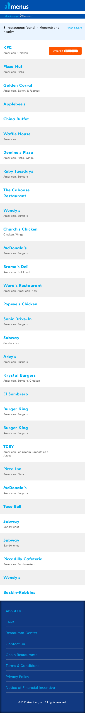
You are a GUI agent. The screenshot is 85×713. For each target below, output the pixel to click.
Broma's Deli (16, 266)
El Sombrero (15, 394)
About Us (14, 610)
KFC (7, 47)
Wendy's (11, 210)
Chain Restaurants (21, 654)
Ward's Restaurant (22, 285)
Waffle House (17, 134)
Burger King (15, 409)
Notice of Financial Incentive (30, 687)
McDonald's (15, 248)
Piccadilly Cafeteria (23, 559)
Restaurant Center (21, 632)
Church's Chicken (20, 229)
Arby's (9, 356)
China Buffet (16, 119)
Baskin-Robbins (19, 592)
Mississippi (12, 16)
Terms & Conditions (22, 665)
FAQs (10, 621)
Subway (11, 337)
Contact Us (15, 643)
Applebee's (14, 104)
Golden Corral (17, 85)
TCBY (8, 446)
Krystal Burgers (19, 375)
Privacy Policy (17, 676)
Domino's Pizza (18, 152)
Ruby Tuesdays (18, 171)
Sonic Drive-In (17, 319)
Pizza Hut (13, 66)
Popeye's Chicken (20, 304)
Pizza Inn (12, 469)
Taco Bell (12, 506)
